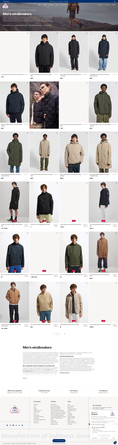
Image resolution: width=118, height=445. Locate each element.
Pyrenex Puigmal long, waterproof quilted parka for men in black (70, 75)
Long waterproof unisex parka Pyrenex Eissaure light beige (41, 175)
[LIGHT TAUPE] (33, 78)
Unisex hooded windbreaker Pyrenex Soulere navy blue (100, 225)
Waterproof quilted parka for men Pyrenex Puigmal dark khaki (100, 125)
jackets (48, 369)
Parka (52, 419)
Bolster (69, 419)
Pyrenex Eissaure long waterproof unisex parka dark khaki (71, 125)
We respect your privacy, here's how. (96, 424)
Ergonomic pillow (71, 416)
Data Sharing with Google (95, 430)
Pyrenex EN (36, 421)
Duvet (69, 404)
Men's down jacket (55, 406)
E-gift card (70, 424)
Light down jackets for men (21, 25)
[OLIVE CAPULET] (90, 228)
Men (39, 4)
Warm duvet (70, 407)
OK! (112, 438)
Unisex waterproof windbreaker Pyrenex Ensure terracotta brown (11, 325)
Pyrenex (4, 10)
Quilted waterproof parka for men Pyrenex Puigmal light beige (70, 175)
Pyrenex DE (36, 422)
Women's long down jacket (57, 418)
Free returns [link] (74, 391)
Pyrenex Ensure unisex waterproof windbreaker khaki (42, 274)
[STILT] (3, 228)
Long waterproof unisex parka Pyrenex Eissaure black (12, 74)
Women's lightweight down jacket (58, 416)
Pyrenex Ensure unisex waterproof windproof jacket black (11, 225)
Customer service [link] (44, 391)
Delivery (35, 409)
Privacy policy (37, 412)
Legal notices (36, 415)
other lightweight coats (28, 370)
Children (50, 4)
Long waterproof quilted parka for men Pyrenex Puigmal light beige (100, 175)
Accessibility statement (39, 416)
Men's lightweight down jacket (57, 415)
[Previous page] (53, 333)
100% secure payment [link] (14, 391)
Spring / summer (54, 424)
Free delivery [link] (103, 391)
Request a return (37, 410)
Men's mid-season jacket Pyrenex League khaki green (71, 274)
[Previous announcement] (36, 1)
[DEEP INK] (32, 78)
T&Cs (35, 413)
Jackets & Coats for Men (21, 10)
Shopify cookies (93, 428)
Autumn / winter (54, 422)
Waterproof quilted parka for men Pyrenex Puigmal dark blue (11, 125)
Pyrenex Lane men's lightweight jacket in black (40, 224)
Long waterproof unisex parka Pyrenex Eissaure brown (100, 275)
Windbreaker (53, 421)
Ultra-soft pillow (71, 418)
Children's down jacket (56, 409)
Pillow (69, 412)
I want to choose (102, 438)
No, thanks (92, 438)
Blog (35, 407)
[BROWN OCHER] (60, 128)
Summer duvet (71, 406)
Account (107, 5)
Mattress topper (71, 421)
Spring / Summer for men (8, 25)
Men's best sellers (47, 25)
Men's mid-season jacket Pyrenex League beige (40, 324)
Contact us (36, 404)
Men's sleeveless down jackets (35, 25)
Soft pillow (70, 415)
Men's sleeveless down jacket (57, 410)
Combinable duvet (72, 410)
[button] (39, 4)
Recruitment (36, 418)
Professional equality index (39, 419)
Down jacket (53, 404)
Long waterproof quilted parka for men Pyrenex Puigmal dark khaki (11, 175)
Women (44, 4)
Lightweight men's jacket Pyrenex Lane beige (69, 324)
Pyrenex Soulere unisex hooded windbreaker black (70, 224)
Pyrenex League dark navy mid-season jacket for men (12, 274)
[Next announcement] (81, 1)
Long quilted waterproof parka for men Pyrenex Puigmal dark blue (100, 75)
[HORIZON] (2, 228)
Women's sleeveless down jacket (58, 412)
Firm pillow (70, 413)
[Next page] (64, 333)
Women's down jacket (55, 407)
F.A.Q (35, 406)
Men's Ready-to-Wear (11, 10)
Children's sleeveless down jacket (58, 413)
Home (56, 4)
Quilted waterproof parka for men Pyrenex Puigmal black (41, 75)
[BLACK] (91, 78)
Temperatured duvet (72, 409)
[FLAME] (6, 228)
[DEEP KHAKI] (60, 78)
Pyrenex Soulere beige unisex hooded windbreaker (100, 324)
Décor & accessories (72, 422)
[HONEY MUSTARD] (1, 228)
